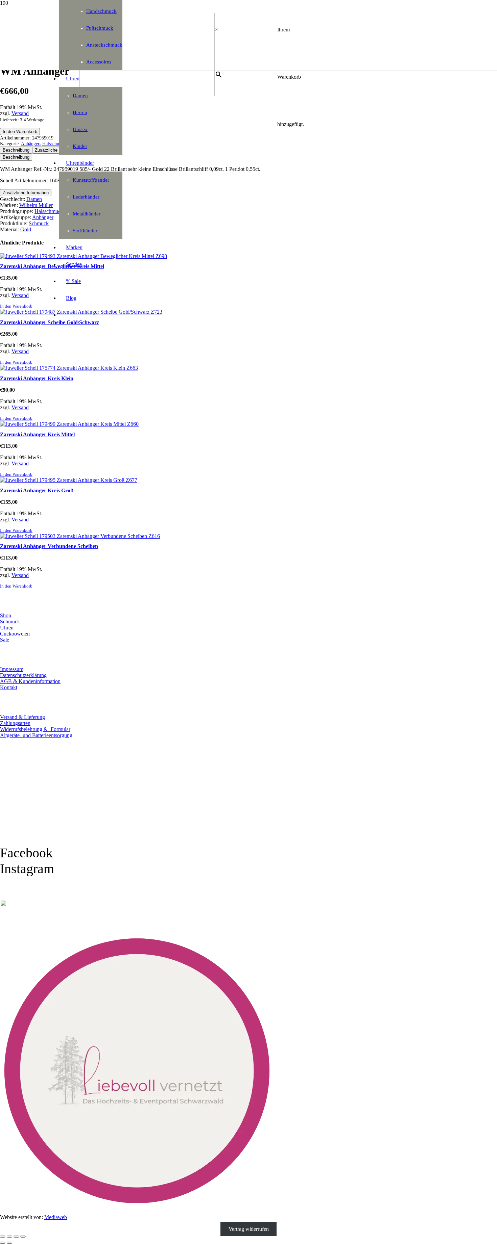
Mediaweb (55, 1217)
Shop (5, 615)
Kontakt (8, 687)
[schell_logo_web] (147, 94)
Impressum (11, 669)
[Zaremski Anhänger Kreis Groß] (68, 480)
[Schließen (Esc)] (23, 1237)
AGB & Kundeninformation (30, 681)
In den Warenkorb (20, 131)
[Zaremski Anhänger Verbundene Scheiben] (80, 536)
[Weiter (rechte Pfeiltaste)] (9, 1243)
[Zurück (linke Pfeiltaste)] (2, 1243)
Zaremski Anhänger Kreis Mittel (37, 434)
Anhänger (30, 143)
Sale (4, 640)
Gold (25, 229)
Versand (20, 113)
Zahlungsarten (15, 723)
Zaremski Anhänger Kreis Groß (36, 490)
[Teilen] (16, 1237)
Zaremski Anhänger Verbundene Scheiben (49, 546)
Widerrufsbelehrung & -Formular (35, 729)
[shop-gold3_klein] (10, 919)
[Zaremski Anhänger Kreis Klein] (69, 368)
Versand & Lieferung (22, 717)
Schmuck (39, 223)
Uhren (7, 627)
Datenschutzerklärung (23, 675)
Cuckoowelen (15, 634)
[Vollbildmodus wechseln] (9, 1237)
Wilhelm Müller (36, 205)
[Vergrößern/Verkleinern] (2, 1237)
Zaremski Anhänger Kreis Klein (36, 378)
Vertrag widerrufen (249, 1229)
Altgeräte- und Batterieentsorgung (36, 735)
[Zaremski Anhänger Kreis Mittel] (69, 424)
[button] (16, 306)
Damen (34, 199)
